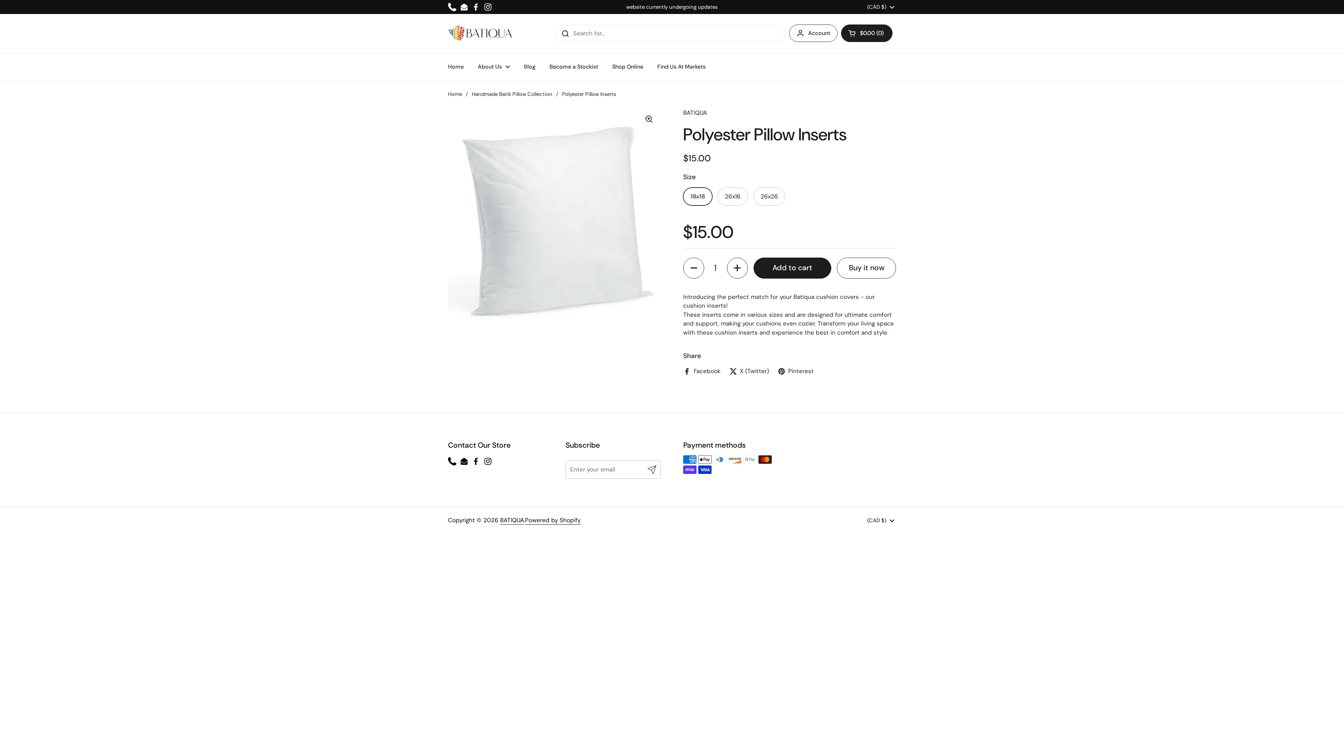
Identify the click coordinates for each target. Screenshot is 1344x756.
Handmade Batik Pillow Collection (512, 94)
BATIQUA (512, 520)
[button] (866, 33)
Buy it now (866, 268)
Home (455, 94)
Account (819, 33)
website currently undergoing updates (672, 7)
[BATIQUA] (480, 33)
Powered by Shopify (553, 520)
